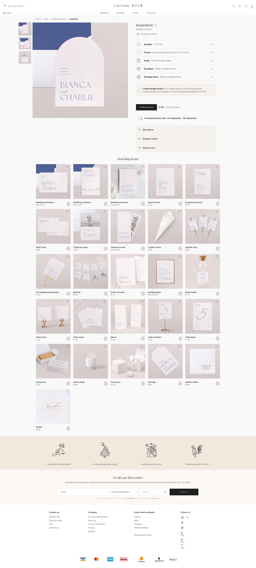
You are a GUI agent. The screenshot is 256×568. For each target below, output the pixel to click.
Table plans (190, 337)
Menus (114, 337)
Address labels (191, 382)
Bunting (76, 292)
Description (148, 130)
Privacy (91, 528)
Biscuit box (41, 382)
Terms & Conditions (96, 524)
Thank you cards (80, 247)
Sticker (39, 427)
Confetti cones (154, 247)
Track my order (55, 520)
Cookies (91, 531)
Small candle (79, 382)
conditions (153, 498)
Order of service (118, 292)
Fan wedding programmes (47, 292)
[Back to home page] (128, 9)
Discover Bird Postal (142, 535)
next (34, 71)
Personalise (146, 107)
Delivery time (149, 148)
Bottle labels (191, 292)
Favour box (115, 382)
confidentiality (130, 498)
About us (92, 520)
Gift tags (152, 382)
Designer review (150, 139)
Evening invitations (193, 202)
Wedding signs (154, 292)
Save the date (154, 202)
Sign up (184, 492)
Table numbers (154, 337)
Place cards (41, 337)
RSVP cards (41, 247)
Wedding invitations (45, 202)
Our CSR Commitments (98, 517)
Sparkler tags (191, 247)
